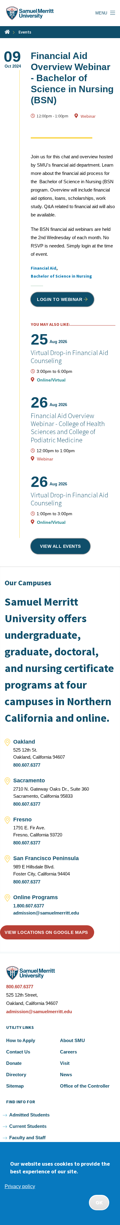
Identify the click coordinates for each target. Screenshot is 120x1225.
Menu (101, 13)
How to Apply (20, 1040)
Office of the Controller (85, 1086)
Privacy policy (20, 1186)
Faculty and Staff (27, 1137)
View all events (60, 546)
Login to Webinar (59, 299)
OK (99, 1202)
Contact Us (18, 1051)
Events (24, 32)
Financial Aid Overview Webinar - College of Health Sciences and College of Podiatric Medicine (68, 427)
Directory (16, 1074)
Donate (14, 1063)
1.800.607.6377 (28, 905)
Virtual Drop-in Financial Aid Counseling (69, 356)
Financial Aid (43, 268)
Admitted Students (29, 1114)
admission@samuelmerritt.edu (46, 912)
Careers (68, 1051)
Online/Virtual (51, 379)
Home (7, 32)
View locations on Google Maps (46, 932)
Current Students (27, 1126)
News (66, 1074)
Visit (65, 1063)
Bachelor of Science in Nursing (61, 276)
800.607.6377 (26, 765)
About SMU (72, 1040)
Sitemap (15, 1086)
